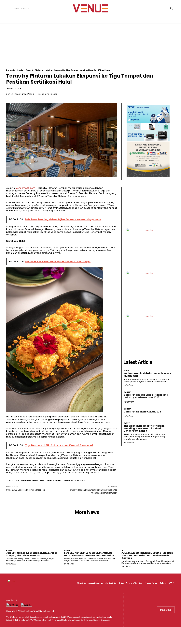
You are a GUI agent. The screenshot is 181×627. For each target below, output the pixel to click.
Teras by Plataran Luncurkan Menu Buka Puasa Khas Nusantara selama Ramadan (89, 554)
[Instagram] (155, 8)
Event (127, 423)
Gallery (127, 392)
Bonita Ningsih (49, 94)
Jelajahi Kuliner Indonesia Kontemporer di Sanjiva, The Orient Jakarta (31, 554)
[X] (160, 8)
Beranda (10, 70)
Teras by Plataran (74, 480)
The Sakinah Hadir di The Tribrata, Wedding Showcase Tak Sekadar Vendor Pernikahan (144, 428)
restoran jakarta (51, 480)
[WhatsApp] (172, 94)
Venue (18, 88)
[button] (171, 8)
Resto (20, 70)
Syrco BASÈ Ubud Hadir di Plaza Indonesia (25, 490)
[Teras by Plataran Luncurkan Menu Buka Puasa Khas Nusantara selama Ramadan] (90, 534)
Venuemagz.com (25, 188)
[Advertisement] (90, 49)
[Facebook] (149, 8)
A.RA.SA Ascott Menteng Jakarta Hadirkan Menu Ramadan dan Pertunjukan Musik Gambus (147, 555)
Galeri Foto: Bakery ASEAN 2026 (142, 411)
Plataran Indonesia (27, 480)
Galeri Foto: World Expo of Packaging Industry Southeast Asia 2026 (146, 396)
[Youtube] (165, 8)
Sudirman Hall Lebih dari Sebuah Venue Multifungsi (147, 375)
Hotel (9, 550)
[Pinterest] (165, 94)
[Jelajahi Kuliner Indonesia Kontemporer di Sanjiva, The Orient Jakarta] (33, 534)
